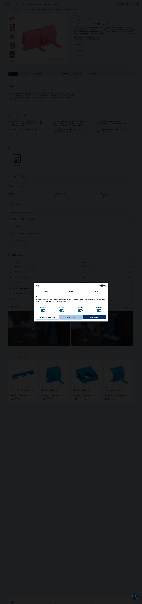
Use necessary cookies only (47, 317)
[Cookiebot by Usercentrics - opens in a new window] (99, 285)
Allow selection (71, 317)
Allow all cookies (95, 317)
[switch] (61, 310)
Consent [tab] (46, 291)
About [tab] (96, 291)
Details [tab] (71, 291)
